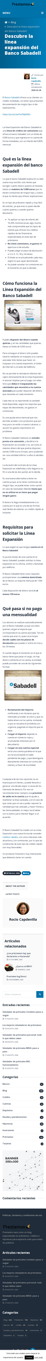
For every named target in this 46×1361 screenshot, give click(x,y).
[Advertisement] (13, 80)
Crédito (6, 1097)
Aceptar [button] (29, 1357)
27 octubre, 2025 (15, 959)
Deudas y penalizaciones (15, 1117)
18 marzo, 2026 (23, 969)
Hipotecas (8, 1123)
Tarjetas (7, 1143)
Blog (13, 22)
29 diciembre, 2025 (15, 979)
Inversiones (8, 1130)
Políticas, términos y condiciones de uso (22, 1215)
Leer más (38, 1357)
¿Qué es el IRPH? (24, 966)
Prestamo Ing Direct (17, 976)
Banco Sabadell (12, 97)
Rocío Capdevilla (23, 919)
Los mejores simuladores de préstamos (22, 1025)
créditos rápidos (10, 837)
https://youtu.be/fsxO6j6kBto (17, 114)
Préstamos (8, 1137)
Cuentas (7, 1103)
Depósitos (8, 1110)
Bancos (6, 1084)
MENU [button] (6, 13)
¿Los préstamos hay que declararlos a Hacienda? (19, 955)
